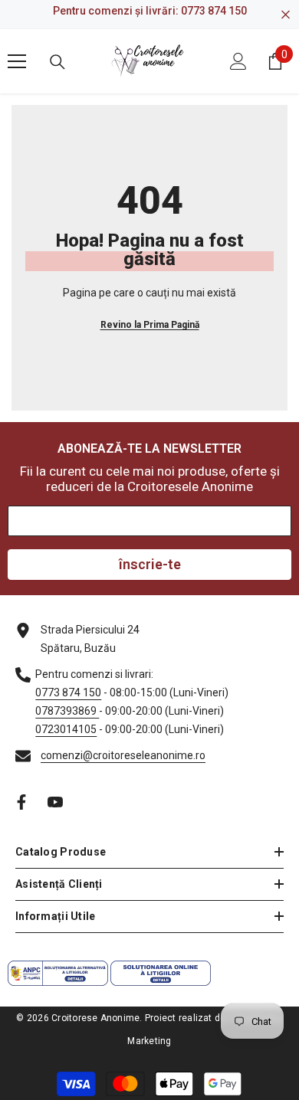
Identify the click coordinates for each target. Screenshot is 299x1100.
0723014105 (66, 729)
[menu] (17, 61)
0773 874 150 (214, 11)
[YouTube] (55, 802)
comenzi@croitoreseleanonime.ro (123, 755)
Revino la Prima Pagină (149, 324)
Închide (285, 15)
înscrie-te (150, 564)
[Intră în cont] (238, 61)
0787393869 (67, 711)
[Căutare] (57, 62)
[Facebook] (21, 802)
